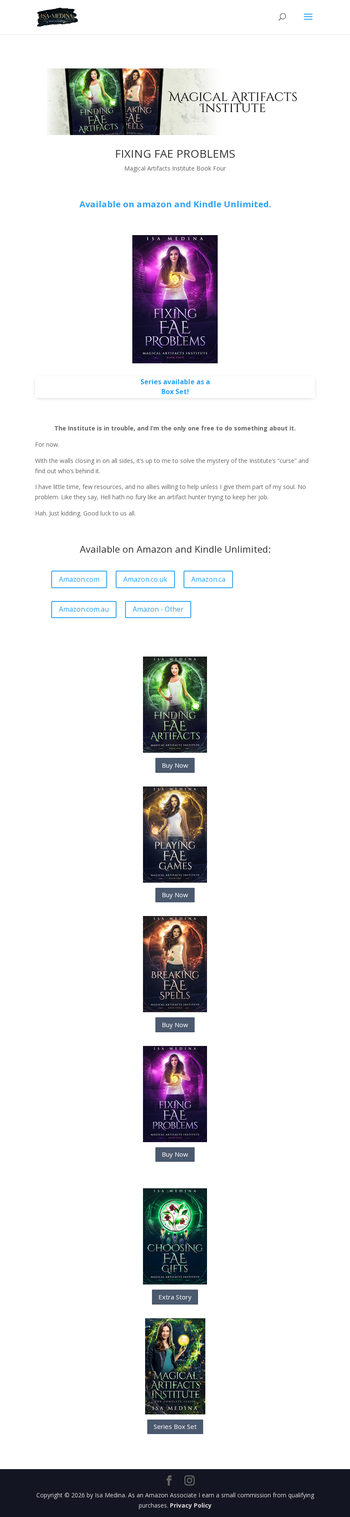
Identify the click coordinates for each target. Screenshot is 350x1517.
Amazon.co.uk (145, 579)
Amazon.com (79, 579)
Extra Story (175, 1297)
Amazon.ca (208, 579)
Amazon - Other (158, 609)
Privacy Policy (191, 1505)
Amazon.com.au (84, 609)
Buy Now (175, 765)
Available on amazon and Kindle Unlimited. (175, 204)
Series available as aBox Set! (175, 387)
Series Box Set (175, 1426)
